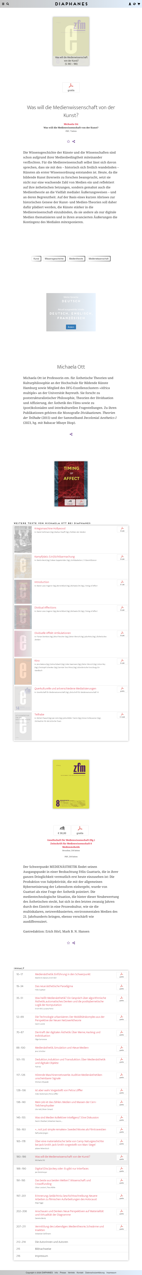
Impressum (111, 1272)
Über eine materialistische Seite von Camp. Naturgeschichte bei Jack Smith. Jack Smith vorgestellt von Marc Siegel (69, 1143)
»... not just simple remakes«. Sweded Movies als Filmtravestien (70, 1129)
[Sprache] (134, 4)
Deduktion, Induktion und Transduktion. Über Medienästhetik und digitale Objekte (70, 1061)
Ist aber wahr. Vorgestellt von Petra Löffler (59, 1090)
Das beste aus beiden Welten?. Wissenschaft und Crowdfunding (63, 1182)
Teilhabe (39, 714)
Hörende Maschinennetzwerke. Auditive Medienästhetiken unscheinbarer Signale (68, 1076)
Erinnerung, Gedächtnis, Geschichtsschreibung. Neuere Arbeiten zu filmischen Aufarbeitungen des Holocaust (66, 1197)
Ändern (71, 327)
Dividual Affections (45, 607)
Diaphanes (71, 4)
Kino (37, 660)
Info (56, 1272)
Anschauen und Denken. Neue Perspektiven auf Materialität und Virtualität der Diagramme (69, 1213)
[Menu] (3, 4)
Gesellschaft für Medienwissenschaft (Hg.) (71, 840)
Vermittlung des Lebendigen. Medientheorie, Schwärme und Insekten (69, 1228)
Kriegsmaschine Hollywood (50, 528)
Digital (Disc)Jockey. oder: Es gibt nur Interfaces (61, 1168)
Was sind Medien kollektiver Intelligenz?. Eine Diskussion (67, 1117)
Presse (63, 1272)
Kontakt (80, 1272)
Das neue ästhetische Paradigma (54, 986)
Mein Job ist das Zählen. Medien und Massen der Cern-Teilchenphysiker (66, 1104)
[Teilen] (74, 141)
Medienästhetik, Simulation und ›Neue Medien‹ (62, 1047)
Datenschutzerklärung (95, 1272)
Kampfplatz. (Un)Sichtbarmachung (55, 556)
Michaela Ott (71, 124)
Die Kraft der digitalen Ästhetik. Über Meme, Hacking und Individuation (67, 1034)
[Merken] (68, 141)
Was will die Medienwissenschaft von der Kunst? (62, 1156)
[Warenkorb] (139, 4)
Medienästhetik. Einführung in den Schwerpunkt (63, 974)
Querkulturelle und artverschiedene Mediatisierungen (65, 688)
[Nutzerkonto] (130, 4)
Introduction (42, 582)
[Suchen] (7, 4)
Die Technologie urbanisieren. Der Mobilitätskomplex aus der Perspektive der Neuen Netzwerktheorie (70, 1018)
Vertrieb (71, 1272)
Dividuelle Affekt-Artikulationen (53, 633)
